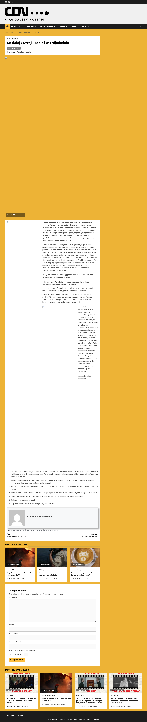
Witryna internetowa (16, 642)
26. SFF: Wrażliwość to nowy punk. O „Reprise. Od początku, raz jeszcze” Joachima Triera (89, 700)
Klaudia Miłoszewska (24, 52)
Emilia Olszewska (88, 579)
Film (13, 570)
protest (22, 530)
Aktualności (16, 27)
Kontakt (84, 27)
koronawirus (15, 530)
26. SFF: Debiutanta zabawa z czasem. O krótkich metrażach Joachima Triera (124, 700)
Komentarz (13, 597)
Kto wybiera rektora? (90, 535)
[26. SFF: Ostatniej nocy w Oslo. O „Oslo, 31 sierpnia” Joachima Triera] (21, 683)
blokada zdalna (35, 493)
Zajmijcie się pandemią (51, 294)
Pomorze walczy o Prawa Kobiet (54, 288)
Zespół (13, 715)
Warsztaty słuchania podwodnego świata (48, 574)
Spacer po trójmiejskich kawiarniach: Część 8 (81, 574)
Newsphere (78, 720)
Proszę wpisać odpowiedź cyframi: (22, 650)
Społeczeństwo (46, 27)
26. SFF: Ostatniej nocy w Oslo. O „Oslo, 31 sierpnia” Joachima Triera (21, 700)
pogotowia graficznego (19, 483)
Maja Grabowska (23, 706)
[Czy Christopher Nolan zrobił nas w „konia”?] (20, 557)
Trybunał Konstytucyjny (51, 530)
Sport (74, 27)
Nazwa (12, 625)
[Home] (7, 26)
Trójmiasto (39, 530)
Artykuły (9, 38)
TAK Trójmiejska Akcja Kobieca (53, 282)
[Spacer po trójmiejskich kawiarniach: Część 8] (85, 557)
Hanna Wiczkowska (24, 579)
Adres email (14, 633)
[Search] (140, 26)
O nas (7, 715)
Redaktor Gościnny (56, 579)
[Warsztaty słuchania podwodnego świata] (52, 557)
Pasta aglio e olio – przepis (17, 535)
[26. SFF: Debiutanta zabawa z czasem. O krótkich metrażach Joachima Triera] (125, 683)
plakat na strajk (45, 483)
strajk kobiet (30, 530)
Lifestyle (63, 27)
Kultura (30, 27)
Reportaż (15, 38)
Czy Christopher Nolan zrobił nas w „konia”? (19, 574)
